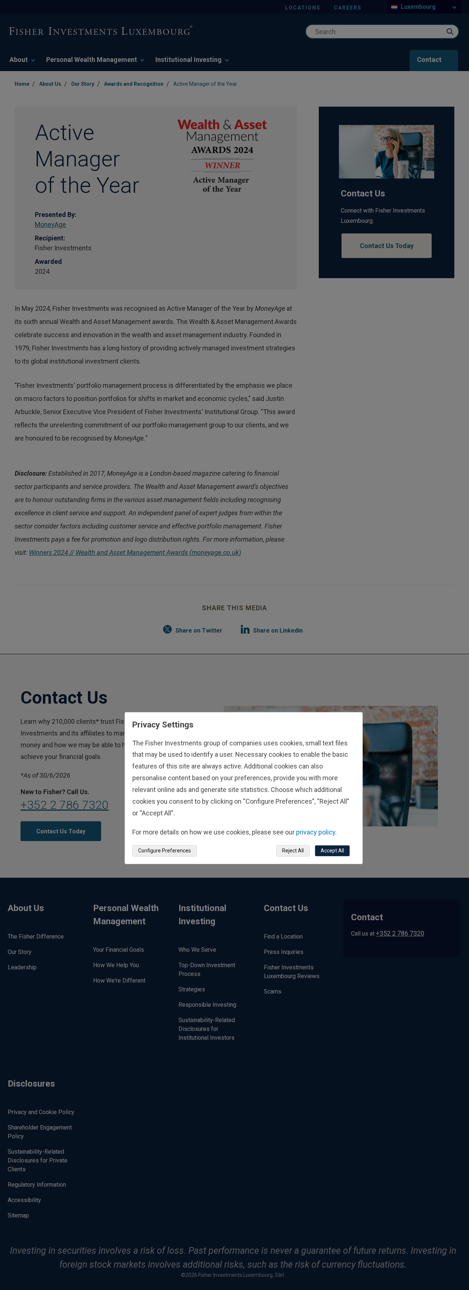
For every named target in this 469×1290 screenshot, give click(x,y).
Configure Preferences (164, 851)
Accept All (332, 851)
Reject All (293, 851)
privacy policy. (316, 832)
